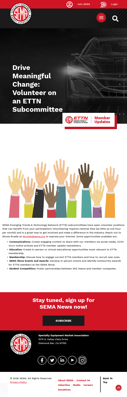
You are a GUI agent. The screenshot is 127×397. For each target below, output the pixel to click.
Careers (88, 385)
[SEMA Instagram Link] (81, 360)
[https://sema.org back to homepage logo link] (118, 19)
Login (114, 4)
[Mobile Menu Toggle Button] (101, 17)
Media (76, 385)
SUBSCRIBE (63, 320)
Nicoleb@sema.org (34, 236)
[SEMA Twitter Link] (51, 360)
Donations (64, 389)
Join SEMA (83, 4)
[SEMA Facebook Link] (41, 360)
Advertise (64, 385)
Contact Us (83, 380)
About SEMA (65, 380)
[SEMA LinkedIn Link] (61, 360)
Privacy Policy (18, 382)
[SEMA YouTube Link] (71, 360)
